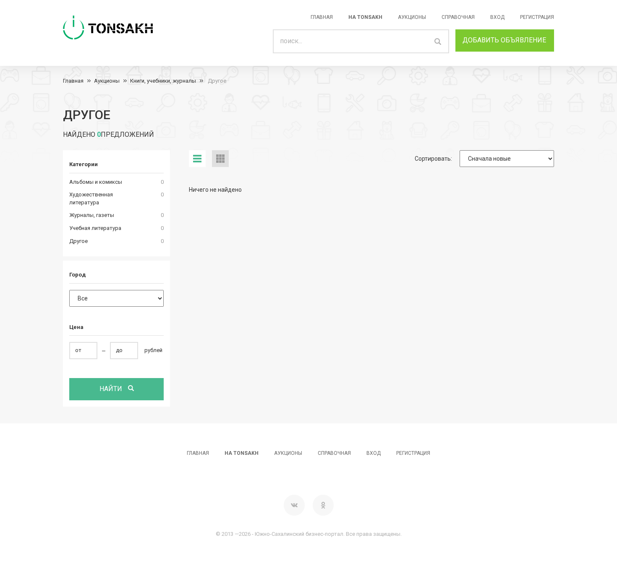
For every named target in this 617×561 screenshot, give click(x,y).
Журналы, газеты (91, 215)
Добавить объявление (504, 40)
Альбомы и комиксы (95, 182)
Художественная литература (91, 198)
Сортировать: (433, 158)
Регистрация (537, 17)
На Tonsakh (365, 17)
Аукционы (412, 17)
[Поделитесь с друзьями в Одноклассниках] (323, 505)
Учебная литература (95, 228)
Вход (497, 17)
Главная (322, 17)
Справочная (458, 17)
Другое (216, 81)
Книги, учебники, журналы (163, 81)
